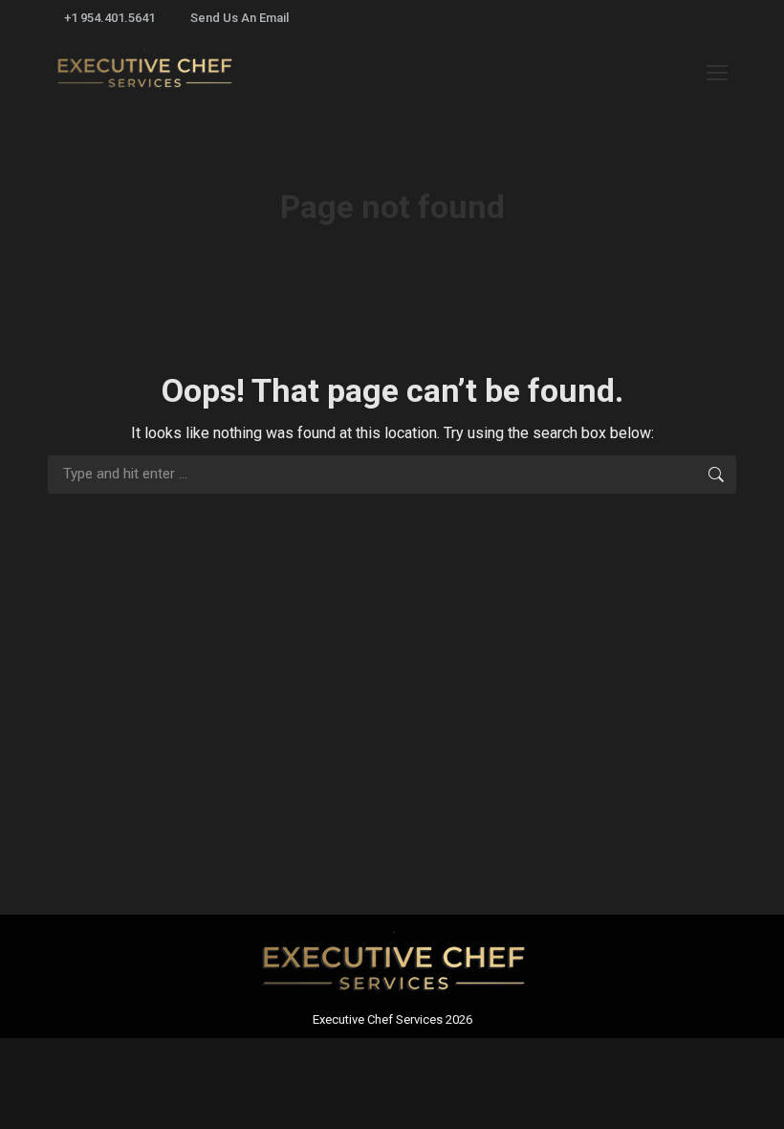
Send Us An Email (239, 18)
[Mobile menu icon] (717, 73)
